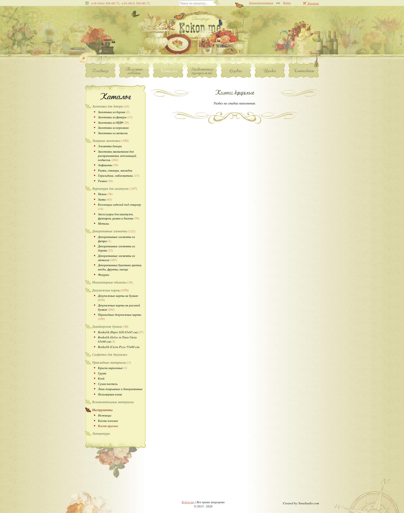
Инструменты (102, 410)
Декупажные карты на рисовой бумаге (119, 307)
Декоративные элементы (113, 231)
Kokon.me (188, 502)
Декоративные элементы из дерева (116, 248)
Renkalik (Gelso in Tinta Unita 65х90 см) (117, 339)
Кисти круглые (108, 426)
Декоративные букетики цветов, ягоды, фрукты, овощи (120, 267)
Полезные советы (134, 71)
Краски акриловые (112, 368)
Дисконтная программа (202, 71)
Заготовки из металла (113, 133)
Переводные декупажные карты (119, 316)
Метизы (103, 223)
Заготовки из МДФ (113, 122)
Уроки (270, 71)
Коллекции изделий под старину (119, 206)
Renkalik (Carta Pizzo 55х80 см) (118, 347)
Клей (101, 378)
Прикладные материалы (111, 362)
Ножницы (104, 415)
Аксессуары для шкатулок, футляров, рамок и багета (118, 216)
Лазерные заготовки (110, 140)
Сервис (236, 71)
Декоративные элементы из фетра (116, 239)
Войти (287, 2)
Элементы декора (110, 146)
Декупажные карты (110, 290)
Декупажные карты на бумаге (118, 298)
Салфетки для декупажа (109, 354)
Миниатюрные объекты (112, 282)
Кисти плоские (108, 421)
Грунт (102, 373)
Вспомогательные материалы (113, 402)
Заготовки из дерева (114, 112)
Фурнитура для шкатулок (114, 188)
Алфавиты (108, 165)
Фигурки (103, 275)
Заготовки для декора (110, 106)
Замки (105, 199)
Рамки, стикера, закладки (115, 170)
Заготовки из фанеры (115, 117)
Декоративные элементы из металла (116, 258)
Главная (100, 71)
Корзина (313, 3)
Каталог (168, 71)
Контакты (303, 71)
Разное (105, 181)
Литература (101, 433)
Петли (105, 194)
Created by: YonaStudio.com (301, 503)
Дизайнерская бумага (110, 326)
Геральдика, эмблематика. (118, 175)
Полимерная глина (110, 394)
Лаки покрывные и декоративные (120, 389)
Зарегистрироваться (261, 2)
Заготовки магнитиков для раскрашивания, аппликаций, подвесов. (117, 155)
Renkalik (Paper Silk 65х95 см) (120, 332)
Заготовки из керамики (113, 128)
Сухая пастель (108, 384)
